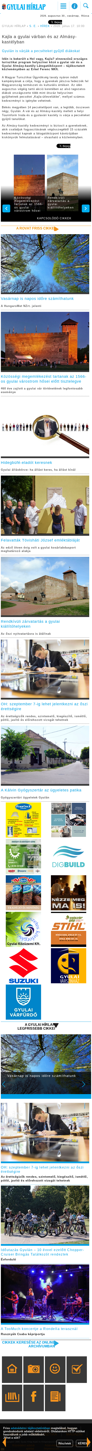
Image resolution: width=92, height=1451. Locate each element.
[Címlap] (12, 1375)
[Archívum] (12, 1404)
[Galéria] (34, 1375)
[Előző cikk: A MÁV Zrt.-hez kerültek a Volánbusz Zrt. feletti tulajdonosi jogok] (88, 1442)
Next (86, 1087)
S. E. (33, 26)
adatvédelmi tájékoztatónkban (30, 1428)
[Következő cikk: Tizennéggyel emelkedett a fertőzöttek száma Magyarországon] (4, 1442)
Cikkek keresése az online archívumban (28, 1344)
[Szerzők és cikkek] (55, 1404)
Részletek (64, 1443)
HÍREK (45, 26)
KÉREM (83, 1443)
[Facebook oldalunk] (34, 1404)
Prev (6, 1087)
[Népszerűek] (55, 1375)
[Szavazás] (77, 1375)
